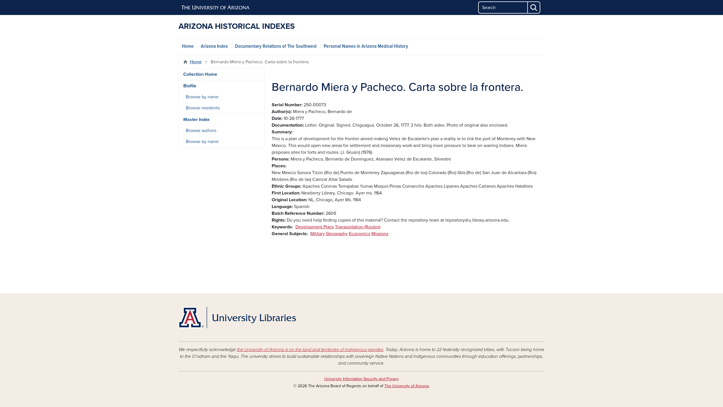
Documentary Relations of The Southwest (276, 46)
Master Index (196, 119)
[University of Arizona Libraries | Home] (237, 317)
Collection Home (200, 74)
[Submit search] (534, 7)
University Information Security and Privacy (361, 378)
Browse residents (203, 108)
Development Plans (314, 227)
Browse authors (201, 130)
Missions (379, 234)
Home (188, 46)
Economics (359, 234)
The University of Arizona (406, 386)
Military (317, 234)
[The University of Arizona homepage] (215, 8)
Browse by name (202, 97)
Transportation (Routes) (357, 227)
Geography (337, 234)
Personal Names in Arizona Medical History (366, 46)
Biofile (189, 86)
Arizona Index (214, 46)
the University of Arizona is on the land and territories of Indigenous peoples (310, 349)
